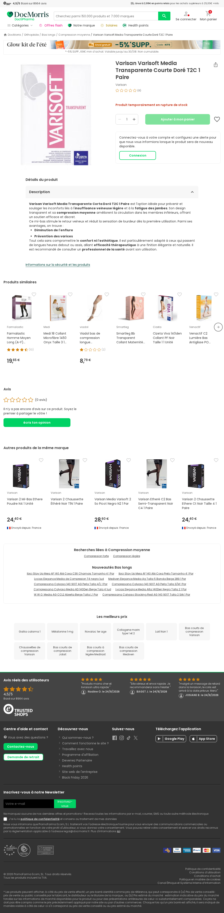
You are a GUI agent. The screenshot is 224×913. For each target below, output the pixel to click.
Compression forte (96, 556)
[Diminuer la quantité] (119, 119)
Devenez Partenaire (77, 760)
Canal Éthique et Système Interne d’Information (189, 883)
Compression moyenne (74, 35)
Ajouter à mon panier (178, 119)
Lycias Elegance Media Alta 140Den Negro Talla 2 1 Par (151, 589)
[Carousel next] (218, 327)
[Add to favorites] (217, 119)
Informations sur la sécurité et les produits (58, 265)
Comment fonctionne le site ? (85, 743)
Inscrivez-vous (65, 803)
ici (118, 831)
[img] (56, 115)
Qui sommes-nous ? (78, 737)
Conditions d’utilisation (204, 872)
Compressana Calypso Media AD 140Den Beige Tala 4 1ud (72, 589)
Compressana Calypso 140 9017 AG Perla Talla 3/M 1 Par (149, 584)
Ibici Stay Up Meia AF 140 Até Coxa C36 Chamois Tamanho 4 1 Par (70, 573)
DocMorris (14, 35)
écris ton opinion (37, 422)
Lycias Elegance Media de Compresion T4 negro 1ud (69, 579)
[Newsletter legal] (6, 819)
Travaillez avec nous (77, 749)
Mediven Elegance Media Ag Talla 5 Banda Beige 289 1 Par (147, 579)
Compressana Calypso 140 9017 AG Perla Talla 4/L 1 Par (70, 584)
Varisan (121, 85)
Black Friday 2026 (75, 777)
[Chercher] (164, 16)
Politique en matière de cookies (199, 879)
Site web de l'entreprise (80, 772)
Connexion (137, 155)
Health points (72, 766)
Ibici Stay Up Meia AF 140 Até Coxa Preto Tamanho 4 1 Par (156, 573)
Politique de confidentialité (202, 869)
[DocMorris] (28, 16)
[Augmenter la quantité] (134, 119)
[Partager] (215, 64)
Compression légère (126, 556)
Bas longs (48, 35)
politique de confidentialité (40, 819)
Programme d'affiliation (80, 755)
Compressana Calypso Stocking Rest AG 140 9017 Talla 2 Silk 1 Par (146, 594)
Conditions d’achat (207, 876)
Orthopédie (31, 35)
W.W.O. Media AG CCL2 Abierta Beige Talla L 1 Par (66, 594)
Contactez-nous (20, 746)
